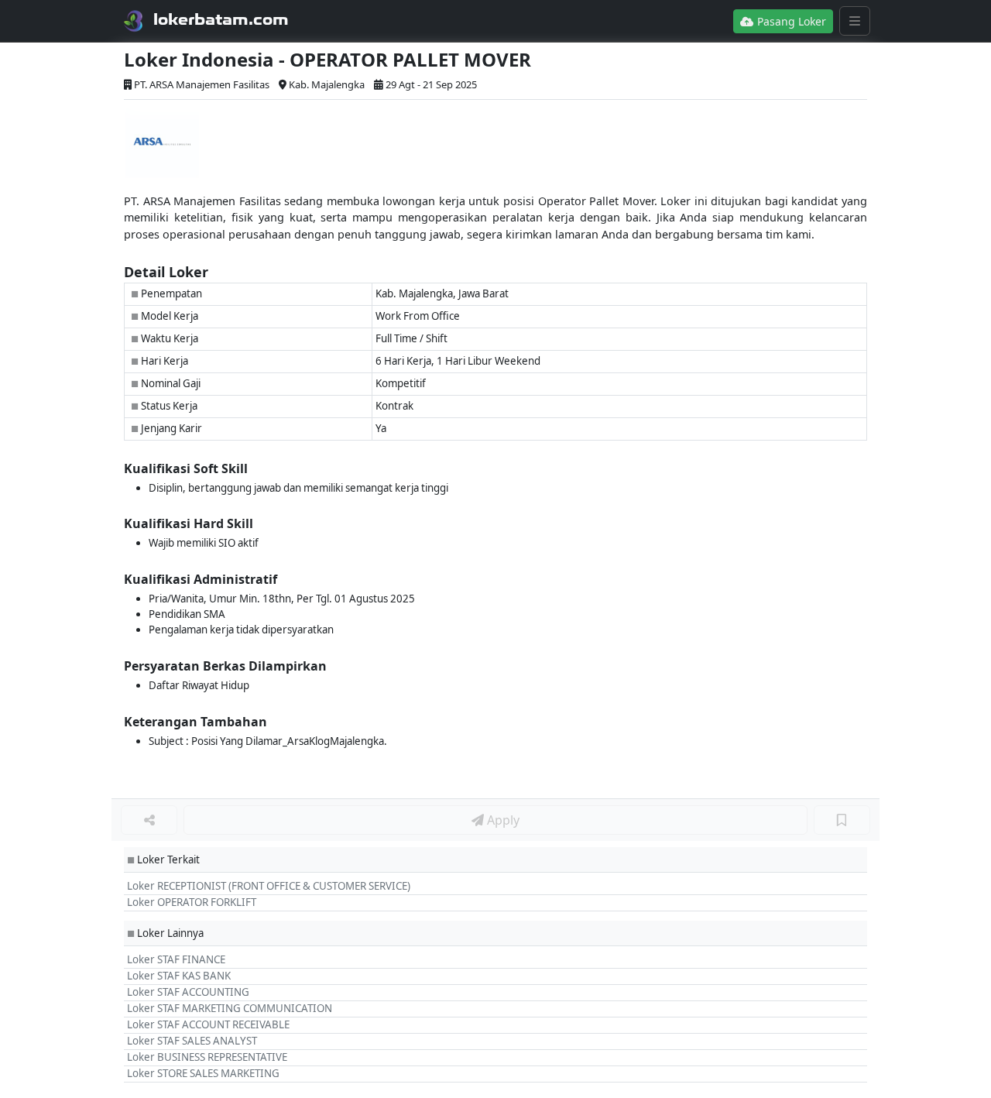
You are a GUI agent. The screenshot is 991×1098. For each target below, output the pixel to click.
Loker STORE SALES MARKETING (203, 1073)
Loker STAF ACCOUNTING (188, 992)
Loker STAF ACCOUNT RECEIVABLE (208, 1024)
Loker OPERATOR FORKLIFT (191, 902)
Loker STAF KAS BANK (179, 976)
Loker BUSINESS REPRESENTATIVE (207, 1057)
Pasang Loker (790, 21)
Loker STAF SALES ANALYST (192, 1041)
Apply (502, 820)
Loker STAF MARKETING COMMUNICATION (229, 1008)
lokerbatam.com (221, 19)
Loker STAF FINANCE (176, 959)
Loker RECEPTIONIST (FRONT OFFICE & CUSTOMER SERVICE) (268, 886)
